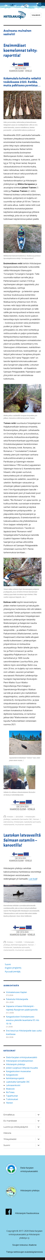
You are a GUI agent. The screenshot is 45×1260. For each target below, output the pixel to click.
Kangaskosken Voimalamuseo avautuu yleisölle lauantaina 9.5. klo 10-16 (22, 1020)
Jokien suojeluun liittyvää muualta (22, 1067)
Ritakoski (10, 1088)
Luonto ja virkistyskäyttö (16, 1127)
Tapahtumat (12, 1095)
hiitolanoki (8, 947)
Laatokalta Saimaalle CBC (21, 819)
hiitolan (10, 817)
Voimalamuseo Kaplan (16, 992)
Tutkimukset (12, 1099)
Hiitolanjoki (18, 822)
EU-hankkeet (10, 1121)
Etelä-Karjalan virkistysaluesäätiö (21, 1057)
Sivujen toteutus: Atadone (24, 1245)
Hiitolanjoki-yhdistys (15, 1064)
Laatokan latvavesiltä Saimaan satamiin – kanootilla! (22, 840)
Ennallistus (9, 1114)
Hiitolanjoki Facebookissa (27, 1213)
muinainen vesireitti (23, 824)
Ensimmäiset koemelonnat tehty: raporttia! (20, 50)
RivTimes (10, 1092)
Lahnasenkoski (13, 1085)
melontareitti (9, 824)
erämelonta (8, 822)
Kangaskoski (12, 1074)
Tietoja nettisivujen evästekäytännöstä (24, 1252)
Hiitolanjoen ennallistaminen (19, 1060)
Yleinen (36, 819)
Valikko (36, 15)
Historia (7, 1133)
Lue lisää (33, 878)
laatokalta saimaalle (32, 822)
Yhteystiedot (10, 1139)
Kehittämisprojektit (19, 945)
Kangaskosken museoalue (18, 1071)
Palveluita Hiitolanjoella (17, 999)
